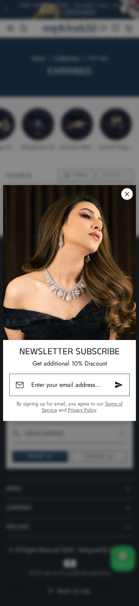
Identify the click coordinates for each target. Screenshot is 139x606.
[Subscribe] (119, 385)
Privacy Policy (82, 410)
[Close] (127, 194)
